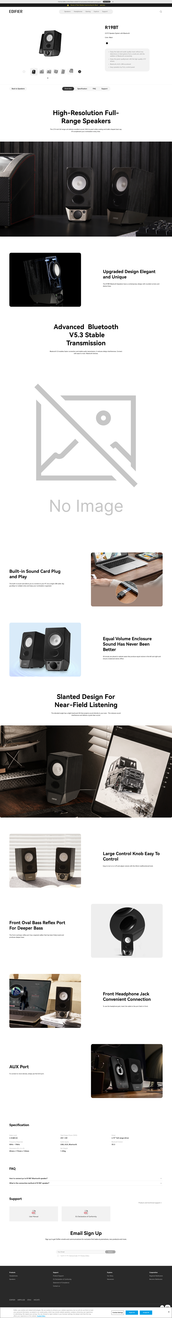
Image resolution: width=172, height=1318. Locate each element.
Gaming (88, 11)
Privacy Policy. (85, 1255)
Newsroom (110, 1279)
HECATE (37, 1300)
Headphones (78, 11)
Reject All (132, 1312)
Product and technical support (149, 1203)
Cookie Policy (41, 1316)
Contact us (56, 1286)
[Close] (169, 1312)
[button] (23, 71)
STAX (29, 1300)
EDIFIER (12, 1300)
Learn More (102, 5)
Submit (110, 1252)
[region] (86, 1312)
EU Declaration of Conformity (62, 1279)
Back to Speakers (18, 89)
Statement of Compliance (61, 1282)
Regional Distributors (156, 1276)
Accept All (146, 1312)
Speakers (67, 11)
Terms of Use (73, 1255)
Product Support (58, 1276)
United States (107, 1)
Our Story (110, 1276)
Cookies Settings (117, 1312)
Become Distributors (155, 1279)
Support (105, 11)
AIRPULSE (21, 1300)
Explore (96, 11)
